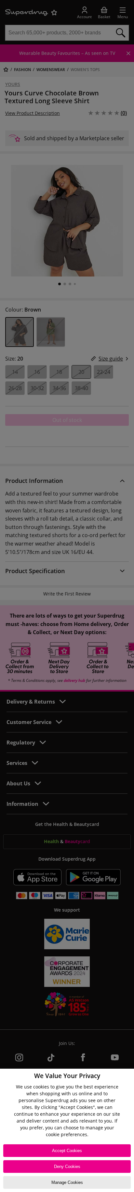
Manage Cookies (67, 1182)
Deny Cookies (67, 1166)
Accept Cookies (67, 1150)
